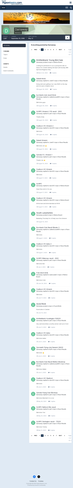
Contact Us (33, 481)
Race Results (64, 80)
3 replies (54, 120)
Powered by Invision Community (36, 485)
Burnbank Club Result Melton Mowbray (50, 362)
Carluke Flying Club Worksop (47, 393)
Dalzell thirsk (41, 79)
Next (60, 49)
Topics (6, 54)
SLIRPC (39, 184)
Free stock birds (42, 273)
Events (5, 67)
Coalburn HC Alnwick (44, 169)
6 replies (54, 105)
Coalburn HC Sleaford (44, 378)
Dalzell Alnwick (41, 140)
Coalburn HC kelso (43, 333)
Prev (35, 49)
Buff (50, 349)
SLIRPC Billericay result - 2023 (47, 258)
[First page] (31, 49)
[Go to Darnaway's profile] (33, 61)
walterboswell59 (54, 97)
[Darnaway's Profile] (67, 37)
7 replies (54, 89)
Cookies (40, 481)
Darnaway (39, 62)
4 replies (54, 73)
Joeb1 (51, 80)
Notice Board (58, 62)
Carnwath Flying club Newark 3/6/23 (49, 347)
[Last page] (64, 49)
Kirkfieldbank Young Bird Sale (49, 60)
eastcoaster (53, 275)
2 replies (54, 134)
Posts (5, 58)
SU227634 (41, 304)
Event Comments (8, 70)
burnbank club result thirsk (46, 95)
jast (50, 113)
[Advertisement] (36, 459)
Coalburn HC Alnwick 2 (44, 126)
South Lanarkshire (44, 213)
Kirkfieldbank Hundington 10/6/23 (48, 318)
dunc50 (51, 128)
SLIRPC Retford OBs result (46, 407)
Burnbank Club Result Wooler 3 (47, 227)
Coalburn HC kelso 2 (43, 244)
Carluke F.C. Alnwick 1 (44, 155)
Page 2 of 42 (69, 52)
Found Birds (57, 306)
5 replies (53, 283)
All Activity (7, 45)
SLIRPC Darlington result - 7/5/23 (48, 421)
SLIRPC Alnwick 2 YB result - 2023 (49, 111)
